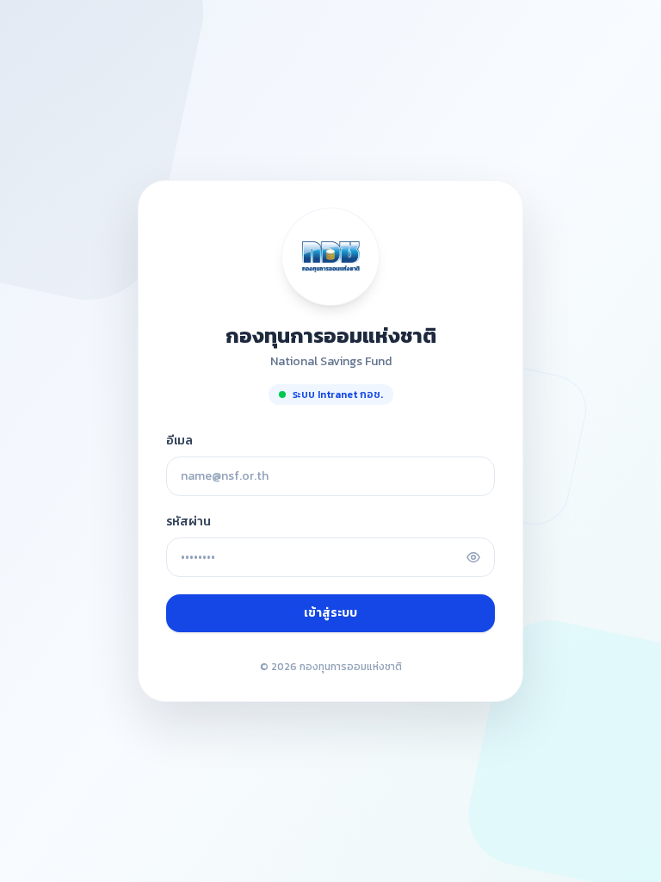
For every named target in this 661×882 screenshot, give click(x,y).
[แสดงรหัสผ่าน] (473, 557)
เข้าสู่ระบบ (330, 613)
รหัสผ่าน (188, 522)
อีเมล (179, 441)
